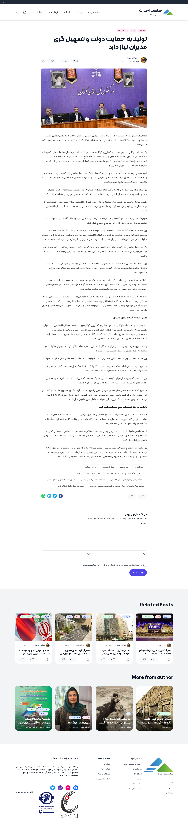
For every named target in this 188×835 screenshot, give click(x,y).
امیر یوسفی (124, 467)
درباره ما (107, 764)
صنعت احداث (150, 11)
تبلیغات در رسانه (103, 774)
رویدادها (31, 709)
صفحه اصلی (95, 12)
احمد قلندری (140, 467)
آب (128, 714)
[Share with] (43, 61)
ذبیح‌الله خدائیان (91, 467)
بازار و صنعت (122, 30)
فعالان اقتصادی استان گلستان (93, 479)
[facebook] (60, 496)
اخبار (68, 12)
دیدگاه (143, 523)
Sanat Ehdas (133, 58)
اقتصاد (86, 717)
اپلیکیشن (169, 792)
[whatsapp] (43, 496)
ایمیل (90, 553)
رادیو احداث (137, 769)
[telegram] (49, 496)
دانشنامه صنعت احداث (132, 764)
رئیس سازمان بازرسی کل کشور (88, 473)
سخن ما (170, 787)
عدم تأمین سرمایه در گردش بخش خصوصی (127, 479)
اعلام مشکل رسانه (103, 779)
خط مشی (169, 782)
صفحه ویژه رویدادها (134, 788)
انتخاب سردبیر (75, 717)
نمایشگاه (43, 714)
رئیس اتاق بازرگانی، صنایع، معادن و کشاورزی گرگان (125, 473)
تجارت (69, 617)
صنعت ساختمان (164, 714)
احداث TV (138, 774)
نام (145, 553)
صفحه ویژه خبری (135, 783)
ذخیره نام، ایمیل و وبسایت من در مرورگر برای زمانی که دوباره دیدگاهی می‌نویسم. (113, 565)
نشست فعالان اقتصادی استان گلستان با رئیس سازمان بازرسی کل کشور (117, 486)
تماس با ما (105, 769)
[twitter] (55, 496)
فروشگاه (54, 12)
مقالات (139, 779)
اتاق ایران (142, 30)
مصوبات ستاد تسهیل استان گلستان (61, 479)
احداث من (38, 12)
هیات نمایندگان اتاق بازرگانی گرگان (70, 486)
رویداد (80, 12)
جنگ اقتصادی (109, 467)
